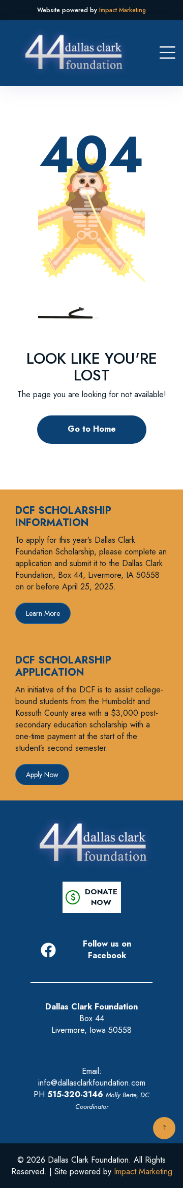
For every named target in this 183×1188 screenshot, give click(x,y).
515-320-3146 (75, 1094)
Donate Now (92, 897)
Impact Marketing (122, 10)
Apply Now (42, 775)
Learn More (43, 613)
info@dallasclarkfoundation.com (91, 1083)
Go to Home (92, 429)
